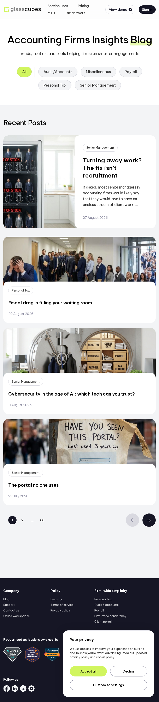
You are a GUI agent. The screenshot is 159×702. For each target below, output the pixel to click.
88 (42, 520)
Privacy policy (60, 610)
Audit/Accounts (57, 71)
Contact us (11, 610)
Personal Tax (54, 85)
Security (56, 599)
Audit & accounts (106, 605)
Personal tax (103, 599)
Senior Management (98, 85)
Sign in (147, 9)
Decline (129, 671)
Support (9, 605)
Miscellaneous (98, 71)
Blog (6, 599)
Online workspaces (16, 616)
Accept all (88, 671)
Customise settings (108, 685)
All (24, 71)
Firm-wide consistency (110, 616)
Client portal (103, 622)
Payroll (131, 71)
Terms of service (62, 605)
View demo (118, 9)
